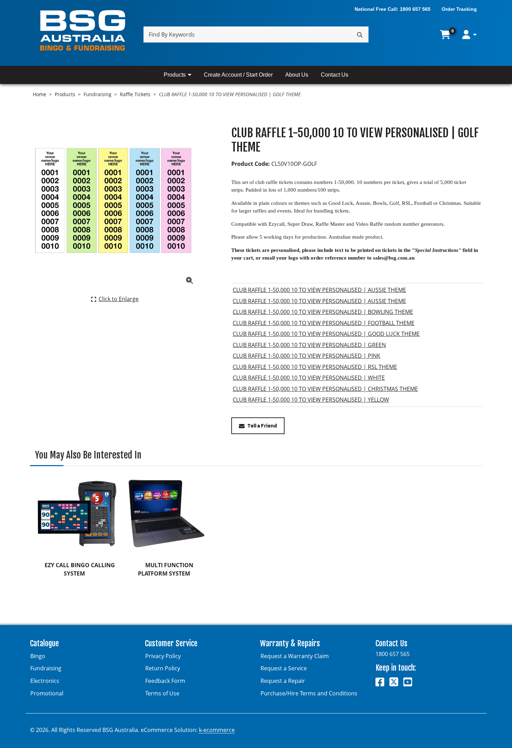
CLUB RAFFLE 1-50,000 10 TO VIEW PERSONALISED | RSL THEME (315, 367)
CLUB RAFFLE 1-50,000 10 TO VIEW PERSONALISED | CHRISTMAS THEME (325, 389)
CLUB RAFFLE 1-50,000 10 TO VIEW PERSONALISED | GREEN (309, 345)
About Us (296, 75)
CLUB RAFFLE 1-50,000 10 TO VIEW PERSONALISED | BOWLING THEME (323, 312)
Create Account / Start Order (238, 75)
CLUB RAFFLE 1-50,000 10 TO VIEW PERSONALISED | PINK (306, 356)
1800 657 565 (392, 654)
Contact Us (334, 75)
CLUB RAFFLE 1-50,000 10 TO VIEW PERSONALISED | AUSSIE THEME (319, 290)
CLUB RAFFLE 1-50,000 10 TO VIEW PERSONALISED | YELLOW (311, 399)
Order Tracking (459, 9)
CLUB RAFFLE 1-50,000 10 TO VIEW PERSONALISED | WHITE (309, 377)
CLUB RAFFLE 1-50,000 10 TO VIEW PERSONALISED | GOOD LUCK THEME (326, 334)
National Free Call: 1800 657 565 (392, 9)
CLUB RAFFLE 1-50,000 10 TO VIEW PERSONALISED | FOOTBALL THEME (323, 323)
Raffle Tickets (135, 94)
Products (175, 75)
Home (39, 94)
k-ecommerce (217, 730)
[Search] (359, 34)
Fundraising (97, 94)
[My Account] (469, 34)
